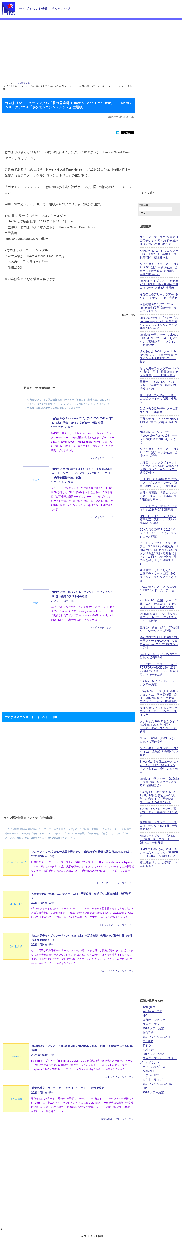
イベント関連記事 (21, 83)
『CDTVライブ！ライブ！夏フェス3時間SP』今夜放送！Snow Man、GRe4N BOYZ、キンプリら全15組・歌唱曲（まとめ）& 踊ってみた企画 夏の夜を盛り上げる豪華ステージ (159, 553)
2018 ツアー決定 (153, 1028)
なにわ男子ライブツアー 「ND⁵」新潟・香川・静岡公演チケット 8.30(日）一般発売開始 (159, 372)
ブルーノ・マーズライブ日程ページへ (113, 883)
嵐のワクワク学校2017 (157, 1036)
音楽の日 (148, 1071)
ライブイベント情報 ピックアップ (44, 9)
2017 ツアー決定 (153, 1054)
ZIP (145, 1088)
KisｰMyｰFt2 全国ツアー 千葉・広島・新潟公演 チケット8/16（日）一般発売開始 (158, 604)
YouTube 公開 (152, 1011)
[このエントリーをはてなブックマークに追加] (117, 133)
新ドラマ (148, 1045)
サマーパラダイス (154, 1066)
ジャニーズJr (151, 1024)
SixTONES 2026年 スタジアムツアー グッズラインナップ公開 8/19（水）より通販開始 (159, 482)
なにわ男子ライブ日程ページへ (117, 971)
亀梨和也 (148, 1032)
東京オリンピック (154, 1019)
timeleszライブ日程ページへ (118, 1077)
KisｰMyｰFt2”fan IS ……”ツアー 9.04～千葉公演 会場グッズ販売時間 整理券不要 (160, 254)
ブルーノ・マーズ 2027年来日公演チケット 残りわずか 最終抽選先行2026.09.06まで (159, 240)
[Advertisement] (91, 47)
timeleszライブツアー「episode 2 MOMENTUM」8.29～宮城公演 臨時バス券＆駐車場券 (159, 284)
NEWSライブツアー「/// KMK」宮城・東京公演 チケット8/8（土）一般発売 (159, 839)
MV (145, 1015)
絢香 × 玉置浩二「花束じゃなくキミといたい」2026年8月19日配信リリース (159, 496)
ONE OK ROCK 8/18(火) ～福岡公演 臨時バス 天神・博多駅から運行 (158, 519)
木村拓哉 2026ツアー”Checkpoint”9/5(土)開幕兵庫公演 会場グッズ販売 (158, 308)
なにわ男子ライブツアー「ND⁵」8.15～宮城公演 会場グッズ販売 (159, 752)
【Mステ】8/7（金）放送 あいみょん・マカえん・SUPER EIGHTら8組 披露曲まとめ (159, 852)
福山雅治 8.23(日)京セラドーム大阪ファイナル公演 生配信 (158, 399)
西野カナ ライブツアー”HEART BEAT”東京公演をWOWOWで (159, 422)
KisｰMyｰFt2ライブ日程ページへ (116, 925)
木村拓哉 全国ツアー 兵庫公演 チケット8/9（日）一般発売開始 (159, 826)
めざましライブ (152, 1079)
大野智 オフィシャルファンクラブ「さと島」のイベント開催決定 (158, 711)
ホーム (6, 83)
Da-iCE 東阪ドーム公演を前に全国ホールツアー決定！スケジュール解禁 (159, 617)
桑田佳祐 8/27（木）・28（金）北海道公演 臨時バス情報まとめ (158, 385)
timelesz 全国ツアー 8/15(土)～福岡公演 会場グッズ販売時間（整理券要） (159, 782)
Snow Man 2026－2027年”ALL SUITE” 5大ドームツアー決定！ (159, 590)
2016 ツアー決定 (153, 1092)
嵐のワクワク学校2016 (157, 1083)
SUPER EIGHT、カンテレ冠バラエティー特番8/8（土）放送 (159, 812)
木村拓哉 (148, 1049)
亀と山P (148, 1041)
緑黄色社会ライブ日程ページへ (117, 1119)
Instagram (149, 1007)
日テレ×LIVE (151, 1075)
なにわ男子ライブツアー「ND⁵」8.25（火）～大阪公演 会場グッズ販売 (159, 452)
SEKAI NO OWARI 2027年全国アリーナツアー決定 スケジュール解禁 (158, 533)
